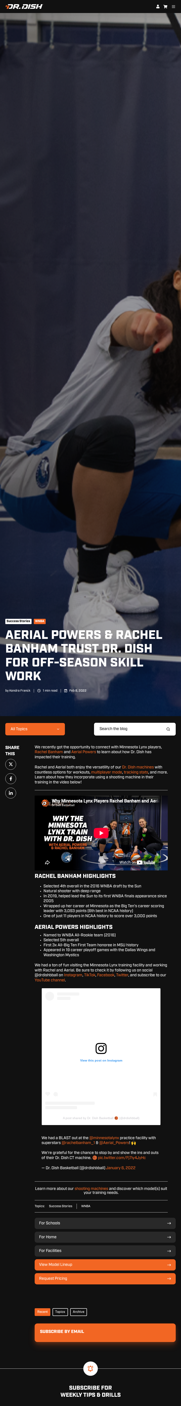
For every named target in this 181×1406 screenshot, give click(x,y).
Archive (78, 1311)
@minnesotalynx (104, 1138)
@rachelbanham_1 (78, 1143)
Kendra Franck (19, 690)
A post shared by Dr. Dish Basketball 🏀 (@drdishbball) (101, 1118)
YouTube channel (50, 980)
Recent (42, 1311)
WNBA (39, 621)
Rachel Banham (49, 752)
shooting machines (91, 1189)
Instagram (73, 975)
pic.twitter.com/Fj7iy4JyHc (122, 1158)
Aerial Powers (83, 752)
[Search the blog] (168, 729)
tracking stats (136, 772)
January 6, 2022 (121, 1168)
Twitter (122, 975)
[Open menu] (173, 6)
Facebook (105, 975)
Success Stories (18, 621)
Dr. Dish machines (138, 767)
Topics (60, 1311)
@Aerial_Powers (114, 1143)
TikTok (89, 975)
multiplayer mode (106, 772)
